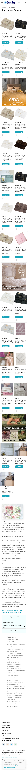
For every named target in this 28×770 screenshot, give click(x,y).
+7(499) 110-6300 (6, 733)
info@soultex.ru (6, 736)
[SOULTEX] (9, 2)
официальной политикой (9, 757)
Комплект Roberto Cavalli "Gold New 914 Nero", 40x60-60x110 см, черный (20, 189)
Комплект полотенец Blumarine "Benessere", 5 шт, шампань (7, 402)
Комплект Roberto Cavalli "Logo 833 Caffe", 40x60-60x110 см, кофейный (20, 157)
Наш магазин (6, 727)
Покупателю (6, 722)
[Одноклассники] (7, 744)
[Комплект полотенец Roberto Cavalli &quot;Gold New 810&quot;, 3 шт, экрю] (21, 55)
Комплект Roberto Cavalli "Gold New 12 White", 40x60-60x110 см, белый (20, 126)
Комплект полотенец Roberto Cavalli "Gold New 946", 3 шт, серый (7, 67)
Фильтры (6, 15)
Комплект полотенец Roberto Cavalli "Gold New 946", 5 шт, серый (7, 341)
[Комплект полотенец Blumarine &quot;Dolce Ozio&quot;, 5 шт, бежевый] (21, 389)
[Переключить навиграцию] (2, 2)
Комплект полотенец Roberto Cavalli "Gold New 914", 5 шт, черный (20, 311)
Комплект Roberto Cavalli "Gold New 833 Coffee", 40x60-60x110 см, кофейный (20, 220)
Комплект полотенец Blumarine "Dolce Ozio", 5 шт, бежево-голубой (20, 371)
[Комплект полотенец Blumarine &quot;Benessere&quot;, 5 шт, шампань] (7, 389)
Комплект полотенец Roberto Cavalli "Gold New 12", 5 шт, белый (7, 311)
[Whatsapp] (15, 744)
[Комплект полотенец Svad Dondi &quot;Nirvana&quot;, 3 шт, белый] (7, 449)
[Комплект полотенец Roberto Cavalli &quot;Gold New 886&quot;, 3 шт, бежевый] (7, 24)
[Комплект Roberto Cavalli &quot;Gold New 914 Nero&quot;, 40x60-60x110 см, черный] (21, 177)
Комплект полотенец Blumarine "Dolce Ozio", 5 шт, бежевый (20, 402)
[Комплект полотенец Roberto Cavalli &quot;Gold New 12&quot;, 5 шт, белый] (7, 298)
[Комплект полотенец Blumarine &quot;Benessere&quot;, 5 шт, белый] (7, 359)
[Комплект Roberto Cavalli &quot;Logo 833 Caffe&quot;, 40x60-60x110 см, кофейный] (21, 144)
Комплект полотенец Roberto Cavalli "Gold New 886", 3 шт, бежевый (7, 37)
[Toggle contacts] (19, 2)
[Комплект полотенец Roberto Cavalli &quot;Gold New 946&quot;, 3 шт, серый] (7, 55)
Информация (6, 725)
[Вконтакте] (3, 744)
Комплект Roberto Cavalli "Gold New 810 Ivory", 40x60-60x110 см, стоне (7, 220)
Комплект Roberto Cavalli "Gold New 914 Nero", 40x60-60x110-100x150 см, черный (20, 37)
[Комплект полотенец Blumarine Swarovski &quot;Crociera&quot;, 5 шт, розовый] (21, 238)
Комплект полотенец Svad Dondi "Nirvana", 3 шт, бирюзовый (7, 189)
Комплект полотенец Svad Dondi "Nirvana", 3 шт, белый (7, 462)
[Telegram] (11, 744)
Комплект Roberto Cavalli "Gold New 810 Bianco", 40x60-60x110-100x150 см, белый (7, 158)
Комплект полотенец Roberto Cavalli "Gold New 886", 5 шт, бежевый (7, 126)
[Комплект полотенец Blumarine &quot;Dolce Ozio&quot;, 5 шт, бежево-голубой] (21, 359)
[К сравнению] (6, 45)
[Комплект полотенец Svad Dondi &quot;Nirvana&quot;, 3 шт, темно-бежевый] (7, 479)
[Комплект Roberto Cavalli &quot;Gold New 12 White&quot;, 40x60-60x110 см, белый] (21, 113)
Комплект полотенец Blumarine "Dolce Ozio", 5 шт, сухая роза (20, 341)
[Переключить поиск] (22, 2)
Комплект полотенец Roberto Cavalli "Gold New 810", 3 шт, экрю (20, 67)
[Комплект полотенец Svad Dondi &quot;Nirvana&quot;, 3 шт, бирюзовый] (7, 177)
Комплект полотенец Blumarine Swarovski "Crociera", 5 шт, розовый (20, 251)
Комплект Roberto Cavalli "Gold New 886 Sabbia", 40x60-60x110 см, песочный (7, 251)
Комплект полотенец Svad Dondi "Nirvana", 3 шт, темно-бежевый (7, 491)
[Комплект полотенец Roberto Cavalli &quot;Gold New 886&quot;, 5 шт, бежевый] (7, 113)
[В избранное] (3, 45)
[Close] (23, 761)
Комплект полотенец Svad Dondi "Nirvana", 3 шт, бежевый (20, 462)
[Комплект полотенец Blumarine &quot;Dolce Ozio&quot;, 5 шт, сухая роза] (21, 329)
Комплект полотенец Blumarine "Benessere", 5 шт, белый (7, 371)
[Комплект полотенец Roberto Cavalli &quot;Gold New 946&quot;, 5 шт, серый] (7, 329)
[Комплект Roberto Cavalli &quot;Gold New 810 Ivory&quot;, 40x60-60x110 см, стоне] (7, 207)
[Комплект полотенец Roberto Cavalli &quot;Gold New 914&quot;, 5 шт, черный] (21, 298)
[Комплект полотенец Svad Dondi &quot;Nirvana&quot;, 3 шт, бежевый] (21, 449)
